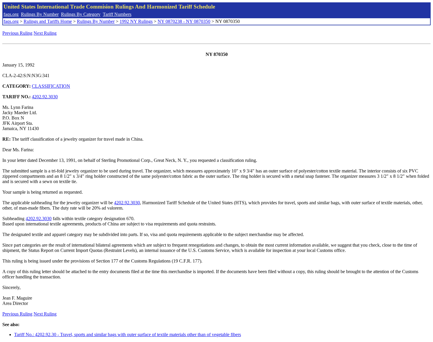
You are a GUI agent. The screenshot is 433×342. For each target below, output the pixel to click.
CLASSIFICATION (51, 86)
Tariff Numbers (117, 14)
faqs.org (11, 14)
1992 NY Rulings (136, 21)
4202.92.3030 (45, 96)
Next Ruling (45, 33)
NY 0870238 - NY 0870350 (184, 21)
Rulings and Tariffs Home (48, 21)
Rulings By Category (80, 14)
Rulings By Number (40, 14)
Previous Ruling (17, 33)
